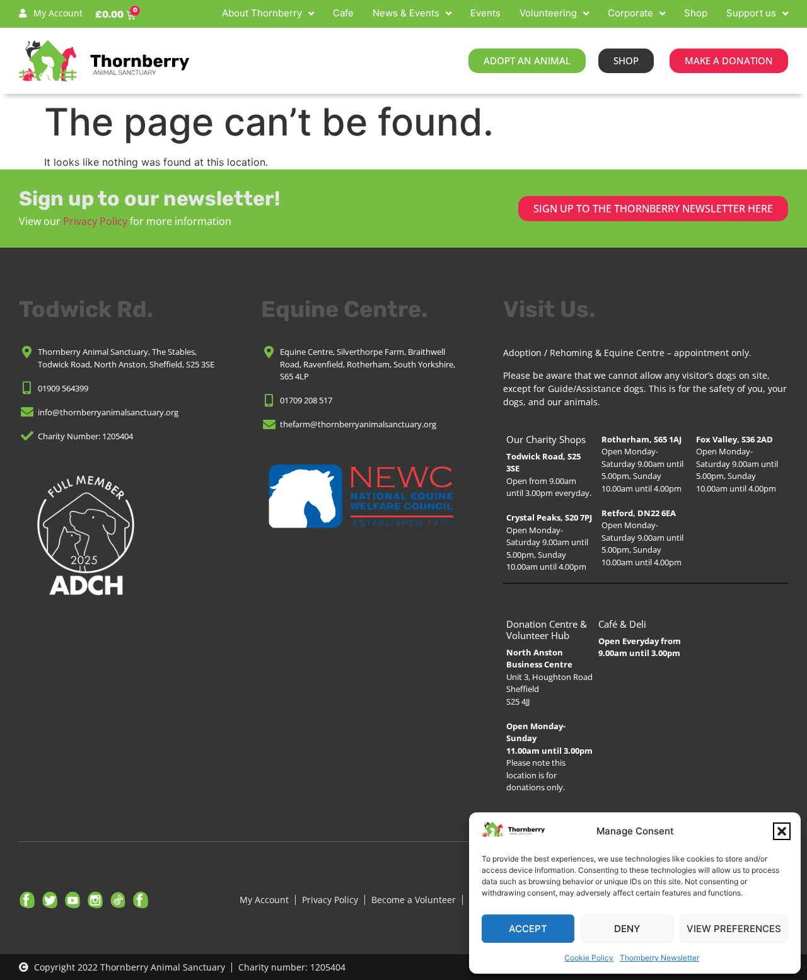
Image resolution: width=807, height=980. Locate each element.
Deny (627, 929)
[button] (781, 831)
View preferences (734, 929)
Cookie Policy (588, 957)
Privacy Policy (95, 221)
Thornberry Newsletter (659, 957)
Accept (528, 929)
